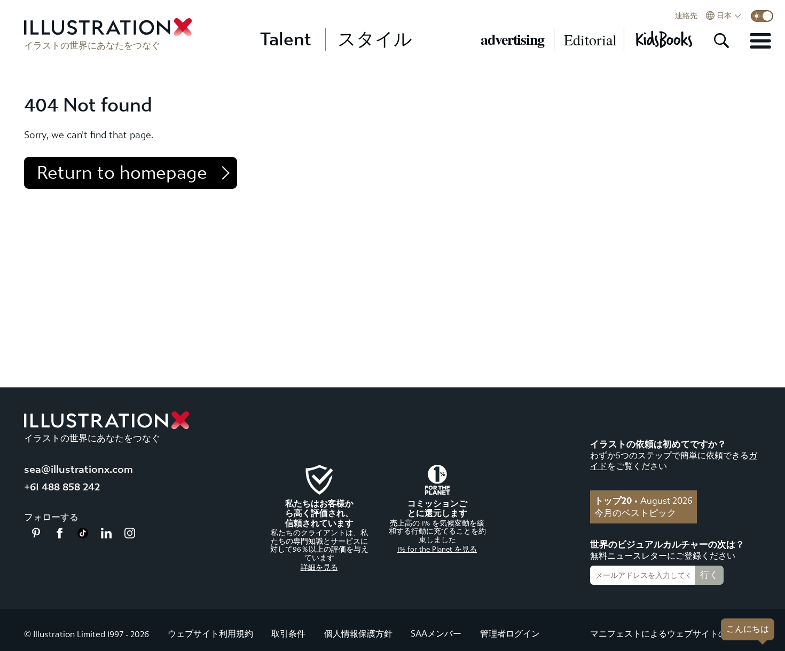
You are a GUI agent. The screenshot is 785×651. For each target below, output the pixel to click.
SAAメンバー (436, 634)
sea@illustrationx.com (78, 469)
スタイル (374, 39)
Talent (285, 39)
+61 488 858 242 (62, 487)
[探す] (721, 40)
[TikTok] (82, 535)
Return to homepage (122, 173)
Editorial (590, 39)
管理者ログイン (510, 634)
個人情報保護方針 (358, 634)
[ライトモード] (762, 16)
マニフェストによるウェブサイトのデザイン (675, 634)
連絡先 (686, 16)
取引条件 (288, 634)
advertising (512, 39)
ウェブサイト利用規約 (210, 634)
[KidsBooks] (663, 39)
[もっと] (760, 41)
